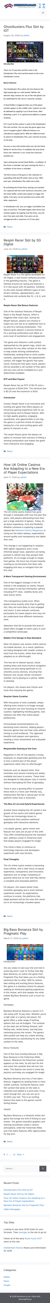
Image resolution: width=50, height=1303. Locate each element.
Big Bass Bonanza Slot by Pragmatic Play (23, 931)
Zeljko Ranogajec (12, 1209)
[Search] (42, 1169)
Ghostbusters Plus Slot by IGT (24, 29)
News (9, 227)
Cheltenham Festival (13, 1248)
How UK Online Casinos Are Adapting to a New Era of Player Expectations (24, 469)
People (7, 1285)
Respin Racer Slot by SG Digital (22, 242)
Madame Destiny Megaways (29, 530)
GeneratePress (25, 1299)
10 (14, 1154)
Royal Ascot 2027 (33, 1238)
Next (20, 1154)
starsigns (23, 1232)
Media (7, 1277)
